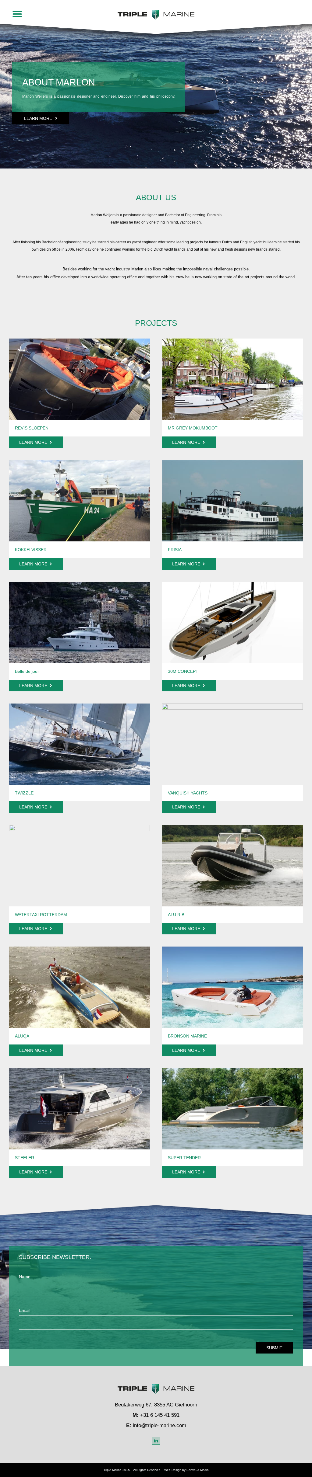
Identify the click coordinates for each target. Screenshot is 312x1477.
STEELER (24, 1157)
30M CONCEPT (183, 671)
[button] (17, 14)
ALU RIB (176, 914)
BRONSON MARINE (187, 1036)
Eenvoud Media (197, 1470)
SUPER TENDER (184, 1157)
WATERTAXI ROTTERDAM (41, 914)
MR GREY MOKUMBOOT (193, 428)
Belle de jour (27, 671)
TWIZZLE (24, 793)
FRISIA (175, 549)
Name (24, 1276)
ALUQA (22, 1036)
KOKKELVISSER (31, 549)
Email (24, 1310)
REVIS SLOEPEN (31, 428)
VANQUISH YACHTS (187, 793)
